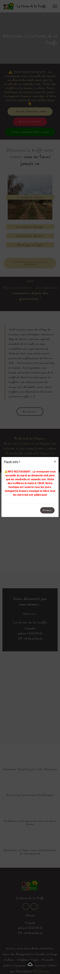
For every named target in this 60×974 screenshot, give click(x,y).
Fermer (47, 510)
